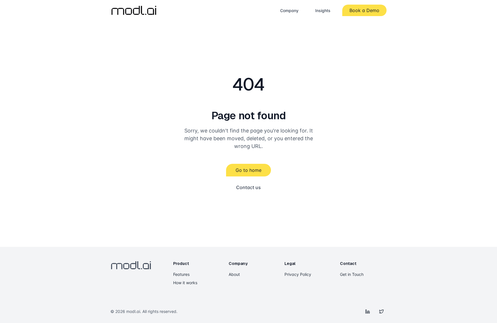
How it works (185, 282)
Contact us (248, 187)
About (234, 274)
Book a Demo (364, 10)
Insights (322, 10)
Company (289, 10)
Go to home (248, 170)
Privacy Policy (297, 274)
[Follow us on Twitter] (381, 311)
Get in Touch (352, 274)
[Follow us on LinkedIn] (367, 311)
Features (181, 274)
